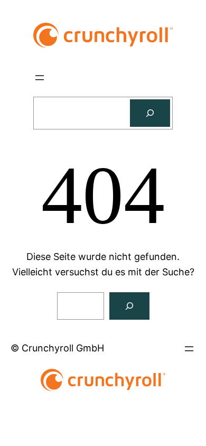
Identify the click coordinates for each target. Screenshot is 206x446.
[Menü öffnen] (39, 77)
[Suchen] (150, 113)
